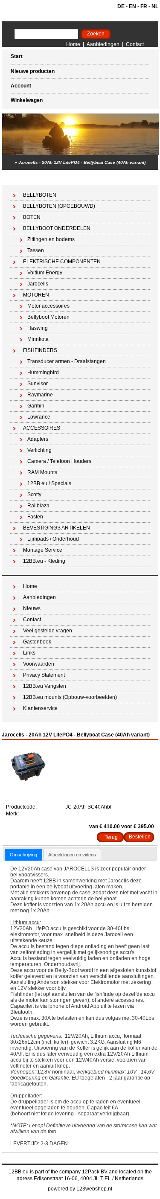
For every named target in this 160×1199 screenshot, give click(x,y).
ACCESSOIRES (41, 428)
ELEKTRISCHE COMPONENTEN (62, 262)
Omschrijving (23, 854)
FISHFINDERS (40, 350)
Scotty (34, 495)
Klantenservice (40, 708)
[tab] (23, 854)
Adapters (37, 439)
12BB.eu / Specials (49, 483)
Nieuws (32, 608)
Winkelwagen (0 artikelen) (120, 177)
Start (17, 56)
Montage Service (42, 550)
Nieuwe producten (33, 71)
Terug (111, 837)
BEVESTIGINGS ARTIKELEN (56, 528)
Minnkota (38, 339)
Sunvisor (37, 384)
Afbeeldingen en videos (72, 854)
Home (73, 44)
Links (29, 653)
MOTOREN (36, 295)
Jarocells (37, 284)
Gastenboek (37, 642)
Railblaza (38, 506)
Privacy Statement (44, 675)
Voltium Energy (44, 273)
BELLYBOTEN (39, 195)
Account (21, 86)
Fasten (35, 517)
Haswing (37, 328)
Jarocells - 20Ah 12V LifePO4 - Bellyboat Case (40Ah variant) (81, 162)
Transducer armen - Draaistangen (66, 361)
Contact (135, 44)
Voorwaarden (38, 664)
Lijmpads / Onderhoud (53, 539)
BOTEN (32, 217)
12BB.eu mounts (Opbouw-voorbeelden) (70, 697)
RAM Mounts (42, 472)
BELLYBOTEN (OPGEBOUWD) (59, 206)
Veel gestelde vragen (47, 631)
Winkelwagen (27, 100)
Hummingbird (43, 372)
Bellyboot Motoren (48, 317)
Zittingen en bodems (51, 239)
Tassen (35, 250)
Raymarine (40, 395)
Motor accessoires (48, 306)
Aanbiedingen (103, 44)
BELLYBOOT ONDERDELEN (56, 228)
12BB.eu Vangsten (44, 686)
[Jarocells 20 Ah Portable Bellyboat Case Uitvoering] (29, 783)
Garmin (35, 406)
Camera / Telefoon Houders (59, 461)
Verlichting (39, 450)
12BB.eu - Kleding (44, 561)
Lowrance (38, 417)
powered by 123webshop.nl (80, 1189)
